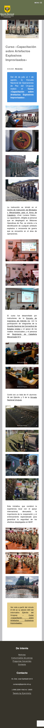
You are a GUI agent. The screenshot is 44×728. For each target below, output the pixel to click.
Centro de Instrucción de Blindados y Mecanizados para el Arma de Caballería (22, 212)
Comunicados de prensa (22, 658)
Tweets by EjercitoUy (22, 693)
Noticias (22, 654)
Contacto (22, 664)
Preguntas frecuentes (22, 661)
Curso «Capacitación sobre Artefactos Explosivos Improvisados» (22, 619)
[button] (38, 2)
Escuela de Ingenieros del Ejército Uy (22, 319)
